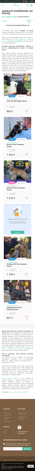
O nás (5, 430)
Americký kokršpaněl (12, 99)
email (23, 433)
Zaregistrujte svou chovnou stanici (23, 413)
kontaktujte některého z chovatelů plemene (17, 40)
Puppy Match (7, 421)
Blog (5, 433)
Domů (3, 17)
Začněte (17, 232)
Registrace (27, 449)
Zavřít (30, 466)
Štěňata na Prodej (11, 17)
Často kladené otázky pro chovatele (22, 418)
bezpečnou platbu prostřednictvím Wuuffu (17, 347)
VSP (19, 460)
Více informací (9, 468)
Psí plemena (7, 412)
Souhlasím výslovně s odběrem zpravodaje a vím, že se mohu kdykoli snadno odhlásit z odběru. (18, 444)
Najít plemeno (7, 415)
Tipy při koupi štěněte (7, 418)
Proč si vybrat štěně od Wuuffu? (19, 392)
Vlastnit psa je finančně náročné (13, 378)
